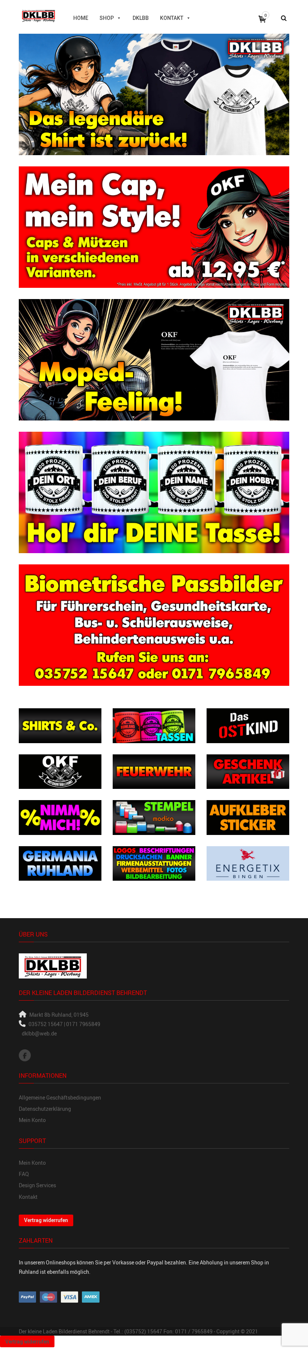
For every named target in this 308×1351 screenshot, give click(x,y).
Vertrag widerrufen (46, 1220)
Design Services (37, 1185)
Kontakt (171, 18)
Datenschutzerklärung (45, 1108)
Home (80, 18)
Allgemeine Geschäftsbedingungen (60, 1097)
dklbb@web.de (39, 1033)
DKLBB (141, 18)
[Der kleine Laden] (38, 14)
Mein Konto (32, 1120)
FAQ (24, 1173)
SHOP (107, 18)
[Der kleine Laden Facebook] (25, 1055)
